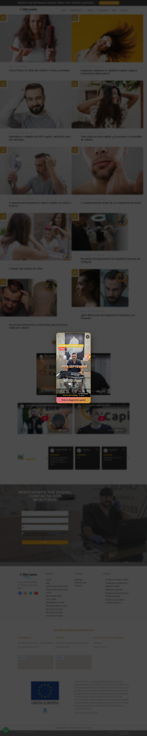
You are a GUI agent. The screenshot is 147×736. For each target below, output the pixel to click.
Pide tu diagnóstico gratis (74, 400)
